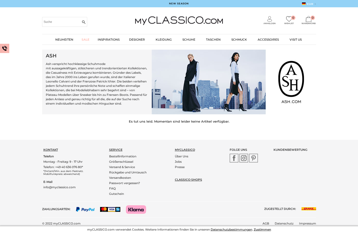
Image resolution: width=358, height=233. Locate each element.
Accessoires (268, 39)
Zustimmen (262, 229)
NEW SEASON (179, 3)
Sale (85, 39)
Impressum (307, 223)
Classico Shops (188, 179)
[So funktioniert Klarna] (138, 209)
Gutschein (116, 194)
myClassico (185, 150)
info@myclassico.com (59, 187)
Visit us (296, 39)
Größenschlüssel (121, 161)
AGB (266, 223)
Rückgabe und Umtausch (128, 172)
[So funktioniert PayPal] (88, 209)
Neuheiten (64, 39)
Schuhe (188, 39)
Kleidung (164, 39)
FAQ (112, 188)
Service (115, 150)
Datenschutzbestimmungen (231, 229)
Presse (180, 167)
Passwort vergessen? (124, 183)
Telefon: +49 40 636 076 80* (63, 167)
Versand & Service (122, 167)
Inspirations (109, 39)
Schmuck (239, 39)
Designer (137, 39)
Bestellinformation (122, 156)
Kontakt (50, 150)
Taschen (213, 39)
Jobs (178, 161)
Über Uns (181, 156)
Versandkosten (120, 177)
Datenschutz (284, 223)
